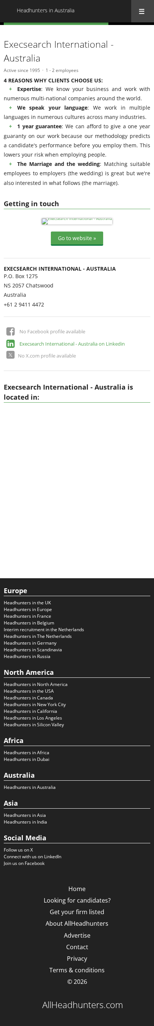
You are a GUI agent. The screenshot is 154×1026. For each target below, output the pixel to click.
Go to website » (77, 238)
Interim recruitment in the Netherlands (44, 629)
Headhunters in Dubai (26, 759)
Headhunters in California (30, 711)
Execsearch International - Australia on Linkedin (72, 343)
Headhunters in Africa (26, 752)
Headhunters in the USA (29, 691)
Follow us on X (18, 850)
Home (77, 889)
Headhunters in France (27, 616)
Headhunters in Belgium (29, 623)
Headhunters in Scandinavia (33, 649)
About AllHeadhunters (77, 923)
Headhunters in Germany (30, 643)
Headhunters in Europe (28, 609)
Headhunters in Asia (25, 815)
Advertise (77, 935)
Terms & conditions (77, 970)
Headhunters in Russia (27, 656)
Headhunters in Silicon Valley (34, 724)
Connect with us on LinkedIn (32, 856)
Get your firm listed (77, 912)
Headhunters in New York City (35, 704)
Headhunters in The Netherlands (38, 636)
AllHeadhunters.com (82, 1004)
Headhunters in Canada (28, 698)
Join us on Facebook (24, 863)
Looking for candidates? (77, 900)
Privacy (77, 958)
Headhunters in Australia (30, 787)
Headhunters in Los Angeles (33, 718)
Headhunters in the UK (27, 602)
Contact (77, 947)
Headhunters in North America (36, 684)
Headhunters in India (25, 822)
